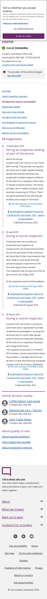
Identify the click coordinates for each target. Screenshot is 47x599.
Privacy (39, 568)
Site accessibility (18, 545)
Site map (9, 553)
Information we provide (16, 442)
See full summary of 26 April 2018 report (26, 287)
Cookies (23, 560)
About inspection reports (17, 447)
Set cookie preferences (23, 28)
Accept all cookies (23, 36)
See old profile (14, 75)
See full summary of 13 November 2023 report (27, 205)
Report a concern (23, 575)
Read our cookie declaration (15, 23)
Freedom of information (17, 568)
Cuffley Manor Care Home (24, 401)
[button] (23, 48)
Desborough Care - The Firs (25, 410)
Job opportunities (23, 582)
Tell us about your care (13, 479)
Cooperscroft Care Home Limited (17, 64)
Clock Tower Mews (20, 419)
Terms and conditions (30, 553)
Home (34, 545)
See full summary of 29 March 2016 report (26, 368)
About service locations (16, 436)
